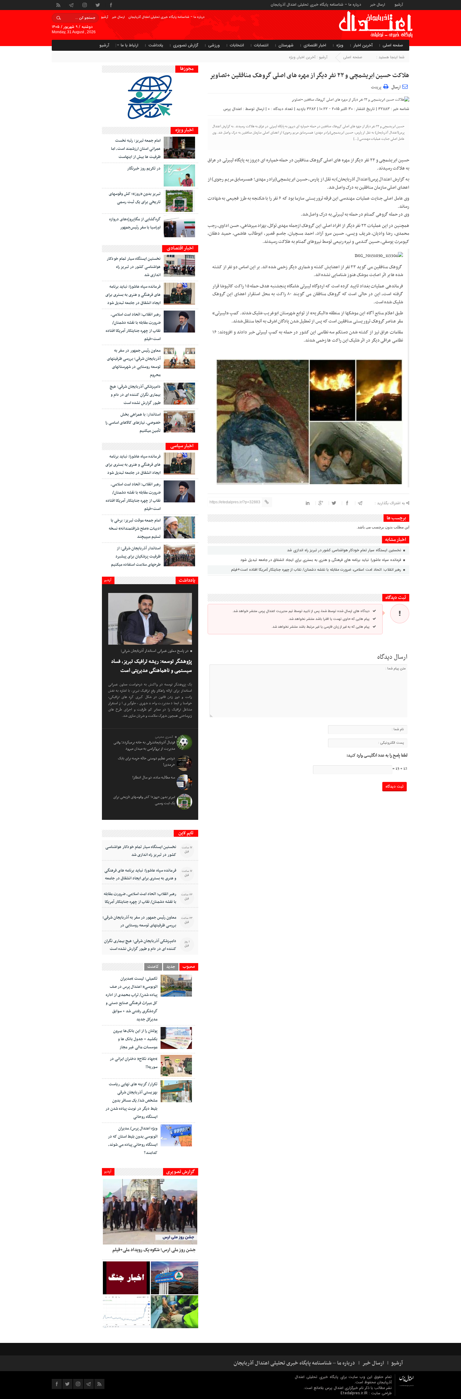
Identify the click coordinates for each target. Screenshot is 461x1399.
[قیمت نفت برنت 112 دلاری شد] (126, 1311)
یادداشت (155, 45)
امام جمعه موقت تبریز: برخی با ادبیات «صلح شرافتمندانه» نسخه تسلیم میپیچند (135, 528)
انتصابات (261, 45)
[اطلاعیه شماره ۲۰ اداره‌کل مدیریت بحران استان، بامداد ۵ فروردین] (126, 1277)
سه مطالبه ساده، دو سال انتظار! (153, 777)
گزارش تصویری (185, 45)
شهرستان (286, 45)
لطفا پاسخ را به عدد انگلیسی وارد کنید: (377, 755)
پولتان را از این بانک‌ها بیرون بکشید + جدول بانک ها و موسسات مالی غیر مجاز (135, 1039)
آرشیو (399, 4)
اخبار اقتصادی (315, 45)
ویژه (339, 45)
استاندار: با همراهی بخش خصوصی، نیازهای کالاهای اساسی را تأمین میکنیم (133, 422)
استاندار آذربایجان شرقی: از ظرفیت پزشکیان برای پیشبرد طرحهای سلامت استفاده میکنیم (136, 556)
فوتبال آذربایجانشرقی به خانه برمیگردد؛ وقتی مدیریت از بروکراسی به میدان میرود (144, 745)
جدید (170, 967)
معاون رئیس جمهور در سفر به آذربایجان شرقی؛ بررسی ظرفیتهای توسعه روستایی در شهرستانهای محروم (139, 925)
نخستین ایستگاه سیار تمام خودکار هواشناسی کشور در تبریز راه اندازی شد (344, 550)
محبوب (189, 967)
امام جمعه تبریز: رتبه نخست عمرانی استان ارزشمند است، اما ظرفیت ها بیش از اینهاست (136, 148)
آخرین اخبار (363, 45)
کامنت (153, 967)
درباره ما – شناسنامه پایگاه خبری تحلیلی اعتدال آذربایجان (316, 4)
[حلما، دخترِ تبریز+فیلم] (174, 1311)
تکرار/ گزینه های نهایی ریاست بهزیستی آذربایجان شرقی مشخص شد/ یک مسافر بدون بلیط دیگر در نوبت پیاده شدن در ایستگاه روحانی (131, 1100)
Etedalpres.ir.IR (355, 1393)
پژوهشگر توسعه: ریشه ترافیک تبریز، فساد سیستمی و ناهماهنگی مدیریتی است (151, 666)
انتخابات (237, 45)
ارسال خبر (377, 4)
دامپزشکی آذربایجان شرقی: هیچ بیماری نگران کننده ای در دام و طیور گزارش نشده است (135, 394)
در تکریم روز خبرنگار (144, 168)
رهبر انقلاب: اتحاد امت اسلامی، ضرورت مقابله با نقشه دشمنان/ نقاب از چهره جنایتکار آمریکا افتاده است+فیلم (316, 570)
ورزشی (214, 45)
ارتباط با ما (129, 45)
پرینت (377, 86)
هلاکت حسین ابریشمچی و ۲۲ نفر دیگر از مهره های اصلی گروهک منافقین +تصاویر (309, 75)
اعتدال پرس (232, 109)
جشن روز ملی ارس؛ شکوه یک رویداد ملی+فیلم (154, 1250)
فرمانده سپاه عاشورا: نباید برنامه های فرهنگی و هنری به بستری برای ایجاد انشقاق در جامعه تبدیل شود (321, 560)
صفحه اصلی (393, 45)
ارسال (395, 87)
